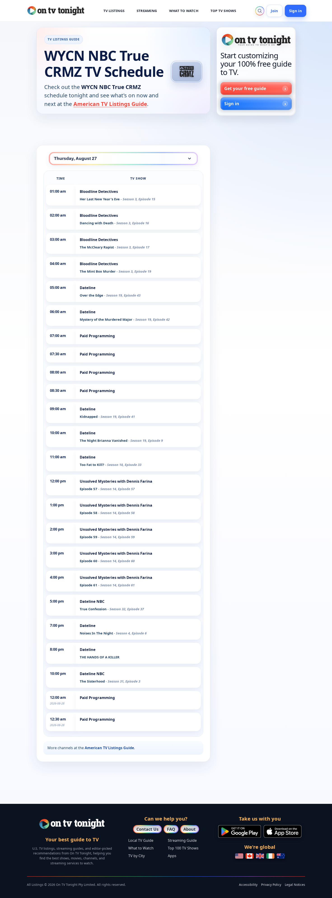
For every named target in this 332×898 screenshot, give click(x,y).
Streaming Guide (182, 840)
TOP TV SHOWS (223, 10)
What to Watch (141, 848)
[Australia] (281, 856)
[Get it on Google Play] (239, 831)
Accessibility (248, 884)
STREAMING (147, 10)
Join (274, 10)
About (189, 829)
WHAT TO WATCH (183, 10)
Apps (172, 855)
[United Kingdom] (260, 856)
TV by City (136, 855)
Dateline (88, 287)
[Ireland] (270, 856)
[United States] (239, 856)
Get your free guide (245, 88)
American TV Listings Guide (110, 104)
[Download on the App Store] (283, 831)
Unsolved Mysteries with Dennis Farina (116, 481)
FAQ (171, 829)
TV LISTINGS (114, 10)
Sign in (295, 10)
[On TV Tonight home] (256, 40)
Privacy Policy (271, 884)
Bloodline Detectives (99, 191)
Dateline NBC (92, 601)
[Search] (259, 10)
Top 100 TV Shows (183, 848)
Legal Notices (295, 884)
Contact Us (147, 829)
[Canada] (249, 856)
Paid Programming (97, 335)
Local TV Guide (140, 840)
